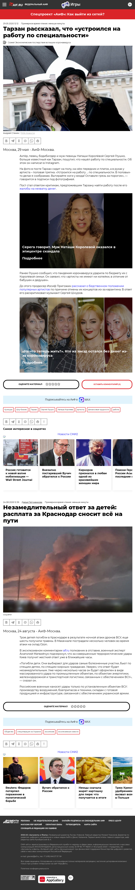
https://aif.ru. (63, 864)
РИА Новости (28, 133)
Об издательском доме (46, 821)
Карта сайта (90, 825)
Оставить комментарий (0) (107, 384)
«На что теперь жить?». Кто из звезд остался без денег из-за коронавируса (74, 353)
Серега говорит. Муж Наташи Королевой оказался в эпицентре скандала (68, 249)
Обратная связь (54, 825)
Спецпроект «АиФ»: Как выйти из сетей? (68, 14)
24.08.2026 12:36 (11, 502)
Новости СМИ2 (68, 434)
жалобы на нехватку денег (38, 188)
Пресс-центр (114, 821)
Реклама (25, 821)
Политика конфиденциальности (35, 869)
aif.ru (66, 650)
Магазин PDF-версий (31, 825)
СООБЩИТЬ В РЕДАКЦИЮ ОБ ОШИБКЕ (39, 828)
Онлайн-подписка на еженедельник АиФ (83, 821)
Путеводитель (73, 825)
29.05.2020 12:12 (10, 23)
